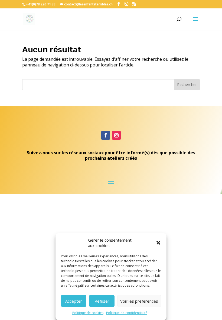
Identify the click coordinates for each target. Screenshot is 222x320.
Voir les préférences (139, 301)
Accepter (73, 301)
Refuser (101, 301)
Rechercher (187, 84)
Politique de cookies (87, 313)
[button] (158, 242)
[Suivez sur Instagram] (116, 135)
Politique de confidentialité (126, 313)
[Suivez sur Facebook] (105, 135)
